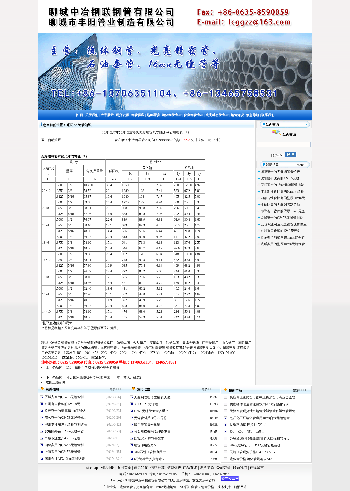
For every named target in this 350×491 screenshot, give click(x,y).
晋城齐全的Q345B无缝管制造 (282, 218)
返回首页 (123, 468)
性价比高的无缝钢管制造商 (280, 204)
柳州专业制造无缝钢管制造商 (66, 424)
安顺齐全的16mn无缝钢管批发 (282, 185)
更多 (112, 389)
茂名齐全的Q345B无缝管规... (65, 418)
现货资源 (207, 468)
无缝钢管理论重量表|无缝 (152, 397)
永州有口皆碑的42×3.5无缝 (280, 231)
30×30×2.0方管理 (145, 404)
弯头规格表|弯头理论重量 (152, 431)
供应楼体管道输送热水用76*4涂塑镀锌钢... (260, 404)
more (300, 165)
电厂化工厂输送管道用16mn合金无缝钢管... (261, 418)
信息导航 (141, 468)
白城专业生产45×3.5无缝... (64, 438)
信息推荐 (157, 468)
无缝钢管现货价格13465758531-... (254, 452)
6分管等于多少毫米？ (149, 459)
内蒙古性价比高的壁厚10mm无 (283, 198)
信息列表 (174, 468)
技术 (220, 487)
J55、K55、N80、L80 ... (247, 431)
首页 (69, 125)
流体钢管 (90, 348)
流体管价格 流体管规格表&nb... (252, 459)
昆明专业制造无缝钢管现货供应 (284, 224)
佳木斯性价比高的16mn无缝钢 (282, 191)
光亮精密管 (108, 348)
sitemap (92, 468)
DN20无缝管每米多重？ (150, 411)
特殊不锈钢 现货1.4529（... (249, 425)
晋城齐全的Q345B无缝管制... (65, 397)
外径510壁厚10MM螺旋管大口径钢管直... (259, 438)
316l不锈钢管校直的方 (149, 452)
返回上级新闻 (56, 382)
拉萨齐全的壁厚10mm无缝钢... (66, 411)
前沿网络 (240, 487)
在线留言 (257, 468)
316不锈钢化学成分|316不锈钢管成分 (92, 367)
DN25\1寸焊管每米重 (148, 438)
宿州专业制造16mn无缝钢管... (66, 459)
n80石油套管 (153, 348)
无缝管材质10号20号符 (150, 418)
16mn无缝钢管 (130, 348)
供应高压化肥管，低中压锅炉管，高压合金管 (262, 397)
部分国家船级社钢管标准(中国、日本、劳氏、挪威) (103, 377)
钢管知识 (84, 125)
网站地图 (107, 468)
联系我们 (240, 468)
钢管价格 (207, 487)
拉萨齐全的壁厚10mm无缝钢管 (283, 237)
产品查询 (190, 468)
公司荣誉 (223, 468)
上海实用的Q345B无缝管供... (65, 452)
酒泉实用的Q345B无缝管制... (65, 445)
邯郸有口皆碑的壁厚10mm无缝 (283, 211)
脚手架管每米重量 (146, 425)
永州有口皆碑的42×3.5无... (64, 404)
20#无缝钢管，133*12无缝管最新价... (256, 445)
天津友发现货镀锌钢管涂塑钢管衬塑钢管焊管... (264, 411)
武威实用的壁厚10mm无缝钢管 (283, 244)
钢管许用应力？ (145, 445)
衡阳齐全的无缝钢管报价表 (280, 172)
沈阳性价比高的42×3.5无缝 (280, 178)
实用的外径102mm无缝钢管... (65, 431)
